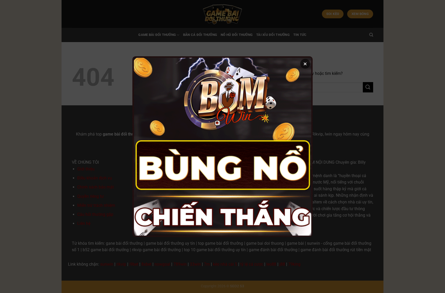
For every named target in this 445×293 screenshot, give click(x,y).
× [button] (305, 64)
